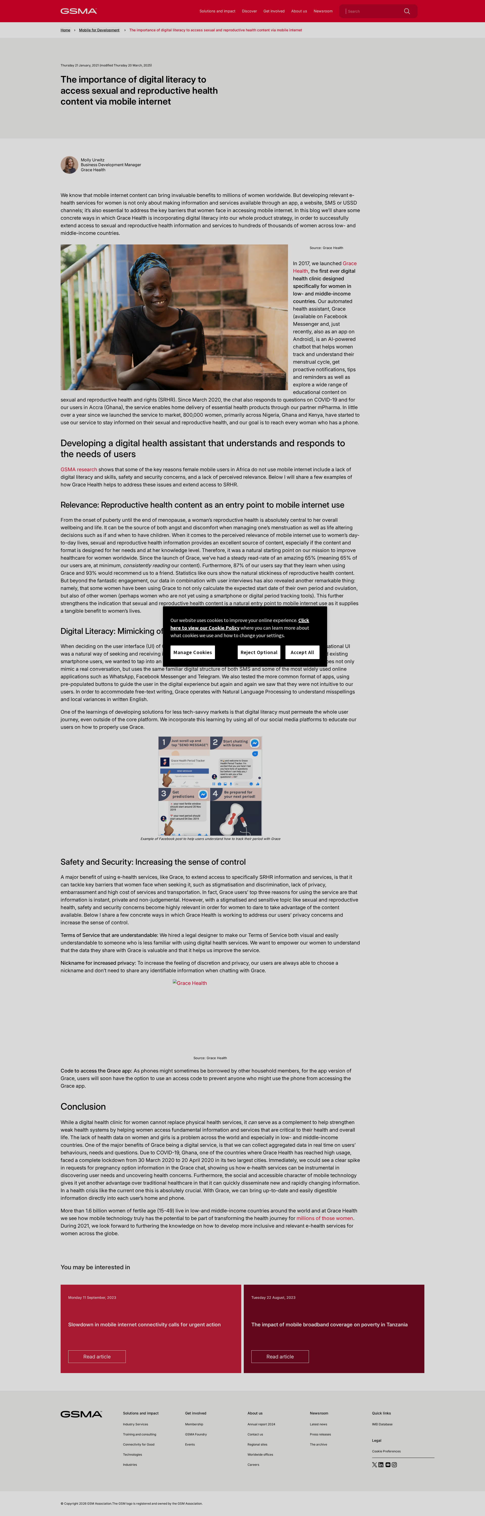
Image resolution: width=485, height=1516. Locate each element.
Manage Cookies (192, 652)
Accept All (302, 652)
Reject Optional (259, 652)
